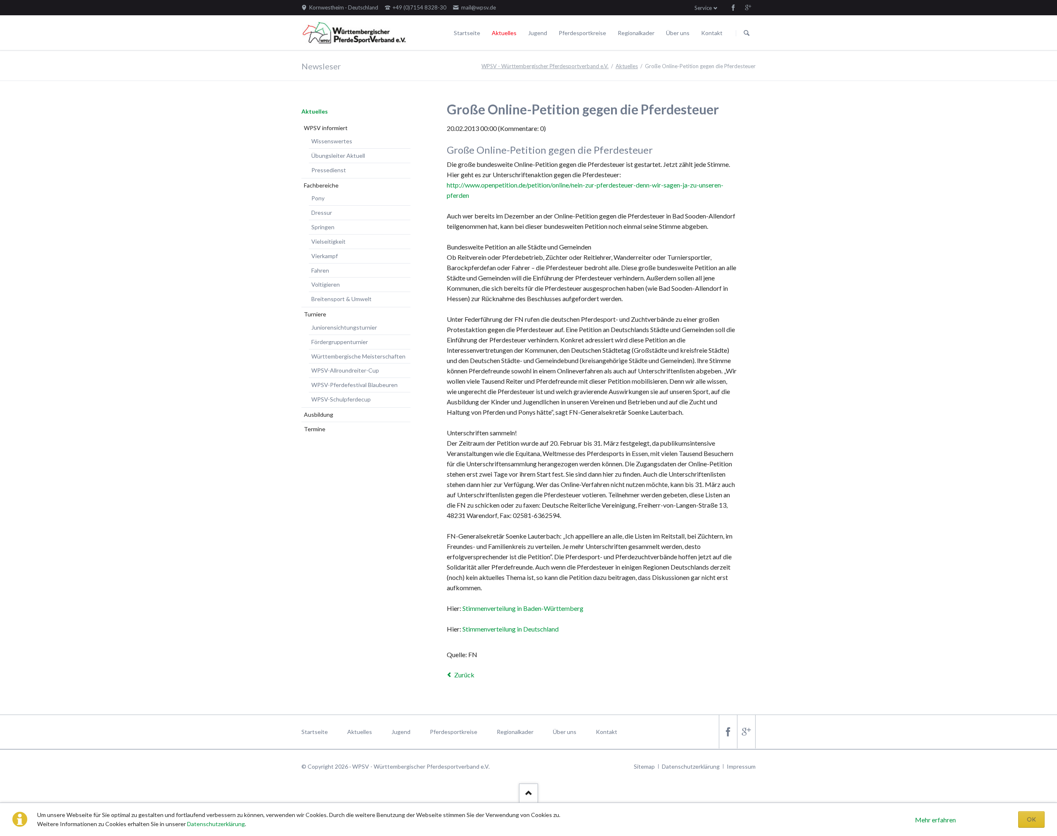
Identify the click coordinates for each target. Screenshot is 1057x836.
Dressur (321, 212)
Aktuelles (504, 32)
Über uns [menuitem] (564, 731)
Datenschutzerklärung (216, 823)
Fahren (320, 270)
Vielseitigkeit (328, 241)
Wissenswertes (331, 141)
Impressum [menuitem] (741, 766)
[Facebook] (733, 7)
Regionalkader (636, 32)
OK (1031, 819)
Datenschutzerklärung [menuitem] (691, 766)
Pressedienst (328, 169)
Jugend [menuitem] (400, 731)
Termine (314, 428)
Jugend (537, 32)
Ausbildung (318, 414)
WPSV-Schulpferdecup (341, 399)
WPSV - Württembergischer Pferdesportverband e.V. (545, 66)
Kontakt (712, 32)
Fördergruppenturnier (339, 341)
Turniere (315, 314)
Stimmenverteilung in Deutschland (510, 629)
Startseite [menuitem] (314, 731)
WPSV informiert (326, 127)
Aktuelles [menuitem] (359, 731)
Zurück (464, 675)
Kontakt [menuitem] (606, 731)
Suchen (746, 33)
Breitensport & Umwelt (341, 298)
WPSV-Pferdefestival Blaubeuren (354, 384)
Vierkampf (324, 255)
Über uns (678, 32)
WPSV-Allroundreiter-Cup (345, 370)
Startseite (467, 32)
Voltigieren (325, 284)
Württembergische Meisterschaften (358, 356)
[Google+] (748, 7)
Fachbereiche (321, 185)
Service (703, 8)
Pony (318, 198)
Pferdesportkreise (582, 32)
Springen (322, 226)
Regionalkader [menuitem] (515, 731)
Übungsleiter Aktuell (338, 155)
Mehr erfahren (935, 820)
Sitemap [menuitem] (644, 766)
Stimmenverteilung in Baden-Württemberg (522, 608)
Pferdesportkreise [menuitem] (453, 731)
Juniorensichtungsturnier (344, 327)
